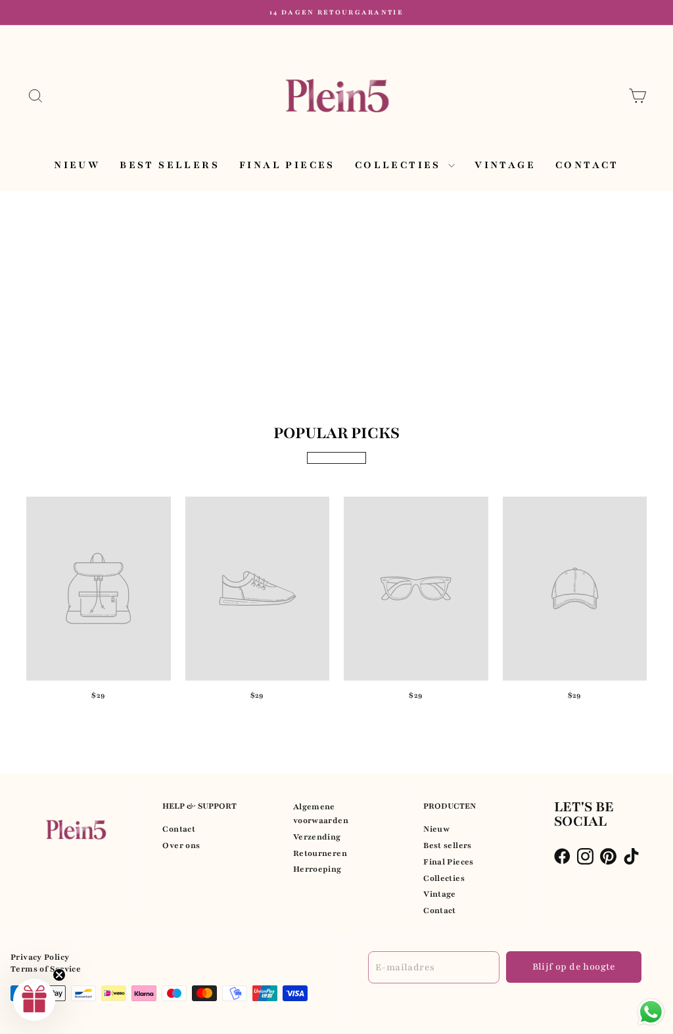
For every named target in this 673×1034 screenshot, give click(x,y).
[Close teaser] (59, 974)
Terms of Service (46, 969)
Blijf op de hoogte (574, 966)
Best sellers (170, 164)
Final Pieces (287, 164)
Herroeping (317, 869)
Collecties (400, 164)
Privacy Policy (40, 957)
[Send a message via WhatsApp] (651, 1012)
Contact (587, 164)
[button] (34, 1000)
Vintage (505, 164)
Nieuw (77, 164)
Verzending (317, 837)
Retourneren (320, 853)
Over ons (181, 845)
